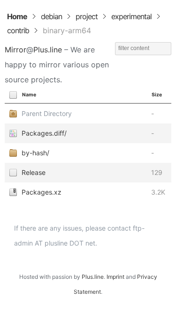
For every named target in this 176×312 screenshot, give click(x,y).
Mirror (15, 49)
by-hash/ (35, 153)
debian (51, 16)
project (87, 16)
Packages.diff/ (44, 133)
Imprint (115, 276)
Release (34, 172)
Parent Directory (47, 113)
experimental (131, 16)
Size (157, 95)
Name (29, 95)
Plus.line (47, 49)
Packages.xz (41, 192)
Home (17, 16)
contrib (18, 30)
